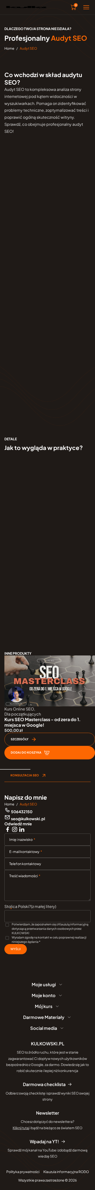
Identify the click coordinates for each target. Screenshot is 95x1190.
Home (9, 48)
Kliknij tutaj (21, 1128)
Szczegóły (19, 739)
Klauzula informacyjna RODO (66, 1171)
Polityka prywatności (22, 1171)
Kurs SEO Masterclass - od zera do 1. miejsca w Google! (42, 722)
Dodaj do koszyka (26, 752)
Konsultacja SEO (24, 775)
